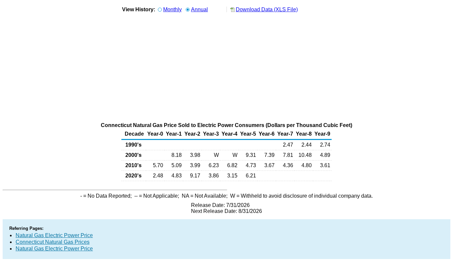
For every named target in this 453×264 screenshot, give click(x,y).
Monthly (172, 9)
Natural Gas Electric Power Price (54, 235)
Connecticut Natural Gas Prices (53, 242)
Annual (199, 9)
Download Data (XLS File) (267, 9)
